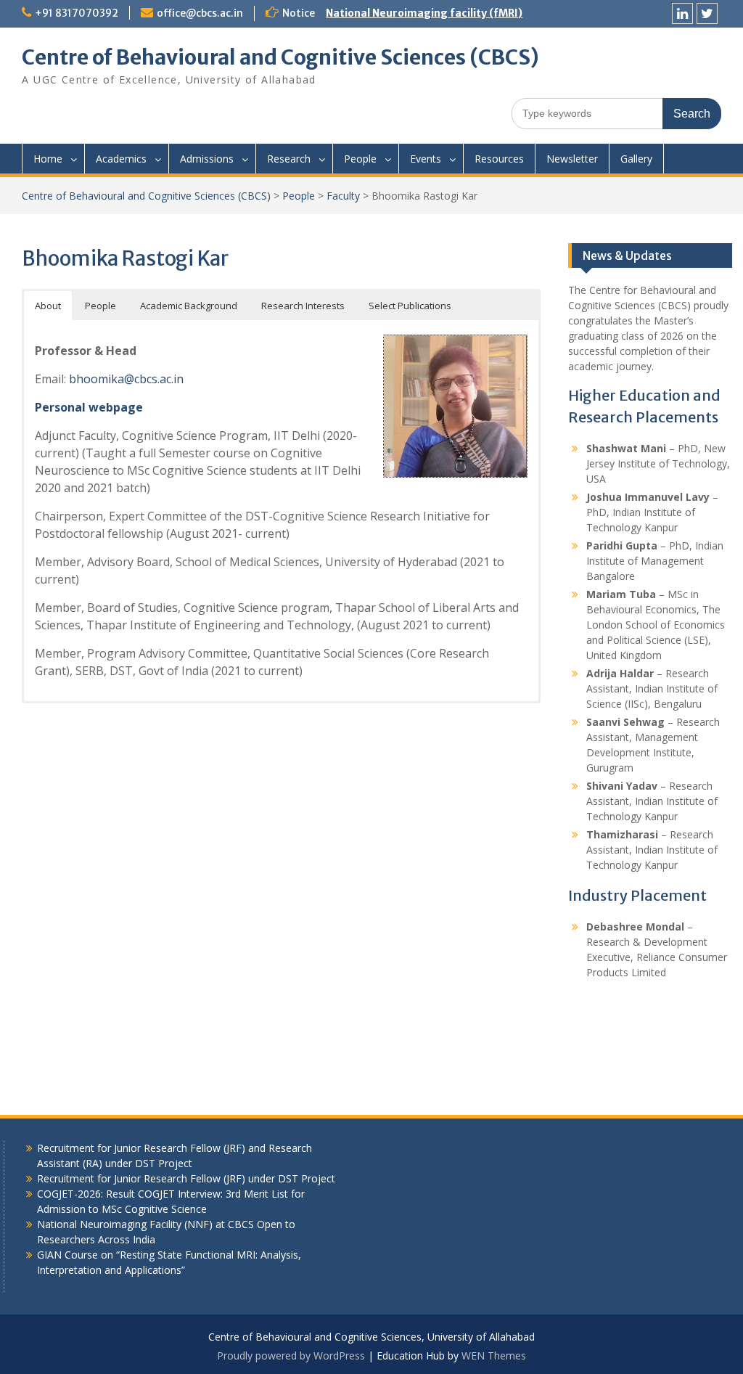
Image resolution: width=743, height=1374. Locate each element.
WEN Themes (493, 1355)
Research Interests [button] (303, 305)
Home (47, 158)
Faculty (343, 196)
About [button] (48, 305)
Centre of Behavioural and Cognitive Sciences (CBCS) (280, 57)
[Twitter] (707, 13)
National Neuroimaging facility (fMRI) (424, 13)
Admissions (207, 158)
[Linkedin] (682, 13)
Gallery (636, 158)
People (360, 158)
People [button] (100, 305)
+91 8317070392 (76, 13)
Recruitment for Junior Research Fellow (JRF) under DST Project (186, 1178)
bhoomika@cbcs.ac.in (126, 379)
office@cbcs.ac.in (200, 13)
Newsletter (572, 158)
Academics (121, 158)
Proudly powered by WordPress (291, 1355)
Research (289, 158)
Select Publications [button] (410, 305)
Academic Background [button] (188, 305)
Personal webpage (89, 407)
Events (425, 158)
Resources (499, 158)
